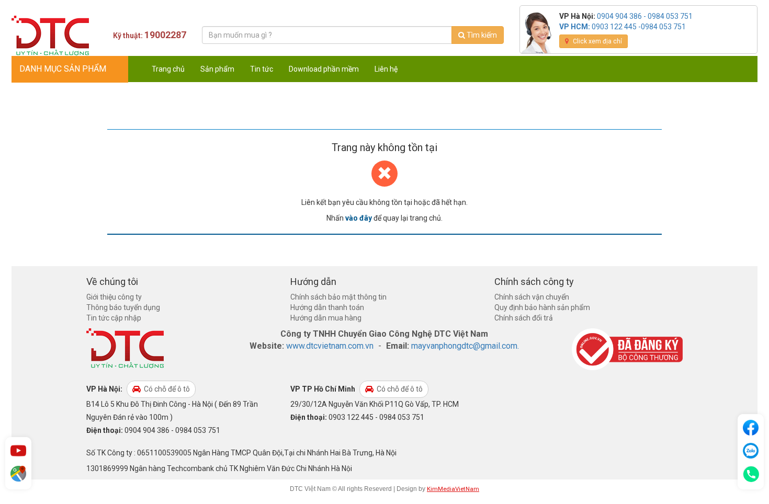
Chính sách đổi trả (523, 318)
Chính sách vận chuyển (531, 297)
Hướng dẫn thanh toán (327, 307)
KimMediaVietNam (453, 488)
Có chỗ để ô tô (166, 389)
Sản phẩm (217, 69)
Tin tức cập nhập (113, 318)
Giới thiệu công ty (114, 297)
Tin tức (261, 69)
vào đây (358, 218)
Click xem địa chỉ (596, 41)
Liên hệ (386, 69)
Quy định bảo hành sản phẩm (542, 307)
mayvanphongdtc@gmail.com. (465, 346)
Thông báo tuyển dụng (123, 307)
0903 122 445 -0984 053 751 (639, 26)
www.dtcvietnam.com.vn (330, 346)
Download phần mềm (324, 69)
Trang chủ (168, 69)
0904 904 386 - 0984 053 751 (645, 16)
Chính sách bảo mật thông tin (338, 297)
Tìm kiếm (481, 35)
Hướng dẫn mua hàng (325, 318)
